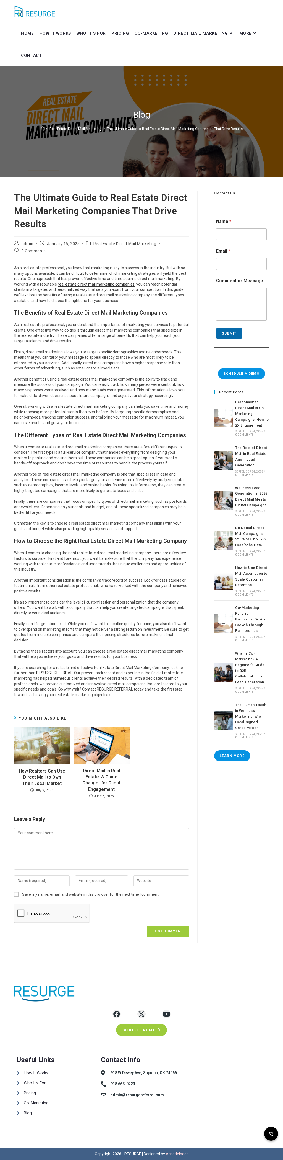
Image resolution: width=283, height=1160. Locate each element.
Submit (229, 333)
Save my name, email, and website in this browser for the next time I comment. (90, 894)
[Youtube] (166, 1014)
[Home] (42, 129)
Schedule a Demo (242, 374)
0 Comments (34, 251)
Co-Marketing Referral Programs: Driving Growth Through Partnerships (251, 619)
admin (27, 244)
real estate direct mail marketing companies (96, 284)
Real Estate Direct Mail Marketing (124, 244)
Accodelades (177, 1154)
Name (223, 221)
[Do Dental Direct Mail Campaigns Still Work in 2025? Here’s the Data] (223, 540)
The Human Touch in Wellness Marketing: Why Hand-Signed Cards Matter (250, 716)
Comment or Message (239, 280)
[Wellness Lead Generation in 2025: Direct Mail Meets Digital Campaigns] (223, 500)
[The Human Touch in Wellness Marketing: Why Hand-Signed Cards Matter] (223, 720)
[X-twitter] (141, 1014)
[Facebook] (116, 1014)
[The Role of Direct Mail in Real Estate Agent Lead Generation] (223, 460)
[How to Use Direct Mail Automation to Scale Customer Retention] (223, 580)
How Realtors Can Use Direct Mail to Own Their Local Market (42, 777)
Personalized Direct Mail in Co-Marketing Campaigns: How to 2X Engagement (252, 413)
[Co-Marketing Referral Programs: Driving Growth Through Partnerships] (223, 623)
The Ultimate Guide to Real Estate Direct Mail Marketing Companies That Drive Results (175, 129)
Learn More (232, 756)
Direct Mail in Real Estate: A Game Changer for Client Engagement (101, 780)
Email (223, 251)
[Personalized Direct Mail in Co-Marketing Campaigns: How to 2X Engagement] (223, 418)
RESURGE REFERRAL (54, 673)
